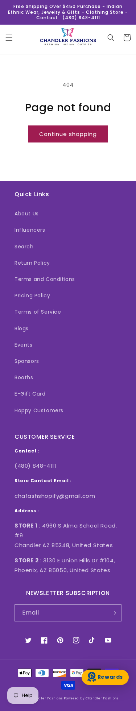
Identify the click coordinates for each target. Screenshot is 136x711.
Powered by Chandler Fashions (91, 698)
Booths (24, 377)
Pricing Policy (32, 295)
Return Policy (32, 262)
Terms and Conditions (45, 279)
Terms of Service (38, 311)
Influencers (30, 229)
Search (24, 246)
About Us (27, 213)
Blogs (22, 328)
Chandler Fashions (46, 698)
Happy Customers (39, 410)
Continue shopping (68, 134)
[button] (9, 38)
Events (24, 344)
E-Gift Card (30, 393)
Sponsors (27, 361)
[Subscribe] (113, 612)
